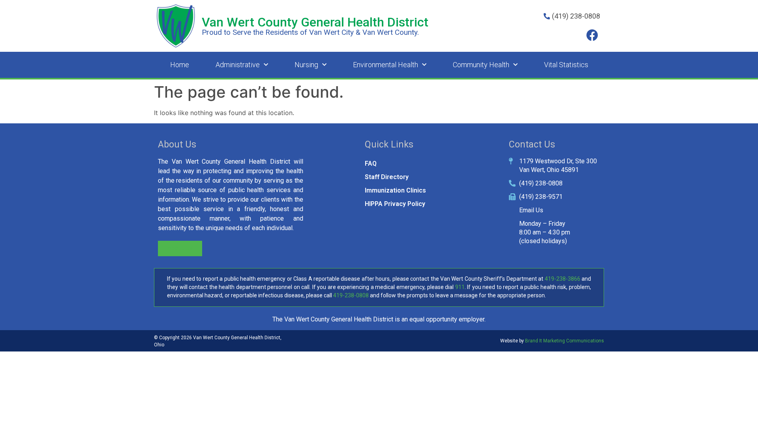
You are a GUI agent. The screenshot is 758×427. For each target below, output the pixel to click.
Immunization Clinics (395, 190)
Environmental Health (385, 64)
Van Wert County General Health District (315, 22)
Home (179, 64)
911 (460, 287)
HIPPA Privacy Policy (395, 204)
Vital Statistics (566, 64)
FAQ (371, 163)
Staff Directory (387, 177)
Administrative (238, 64)
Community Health (481, 64)
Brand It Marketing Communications (564, 341)
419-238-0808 (351, 295)
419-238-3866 (562, 279)
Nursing (306, 64)
